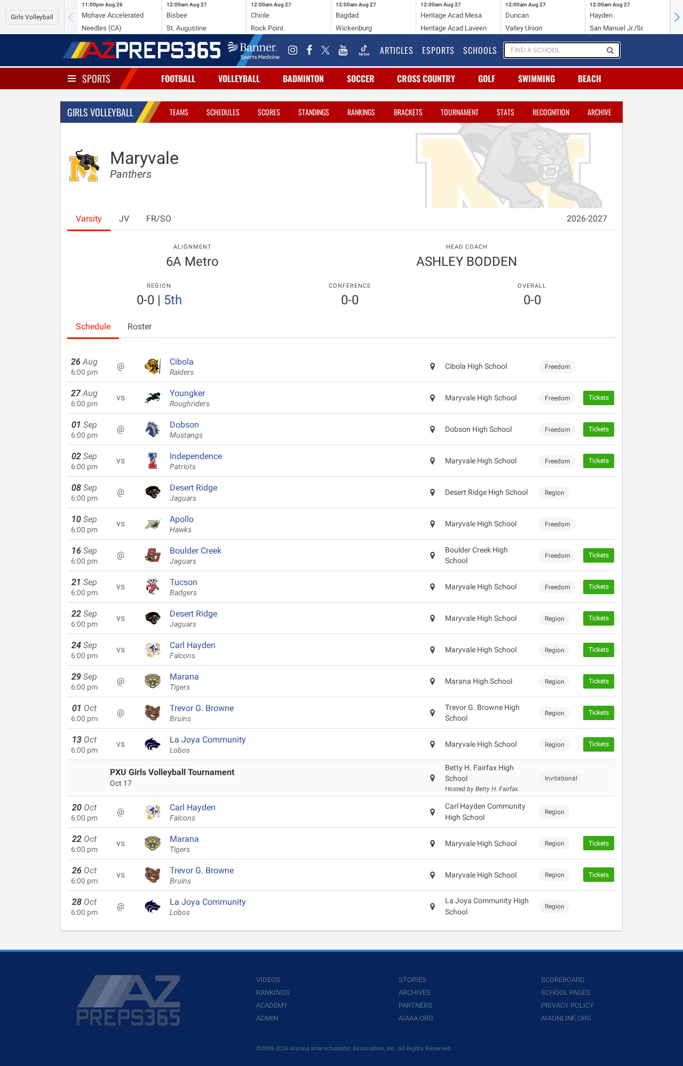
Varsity (89, 219)
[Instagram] (293, 50)
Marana (184, 682)
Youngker (190, 398)
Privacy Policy (567, 1005)
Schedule (93, 326)
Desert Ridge (193, 493)
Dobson (186, 430)
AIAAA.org (416, 1018)
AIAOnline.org (566, 1018)
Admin (267, 1018)
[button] (676, 17)
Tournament (460, 111)
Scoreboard (563, 980)
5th (173, 300)
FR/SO (158, 219)
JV (124, 219)
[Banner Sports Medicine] (254, 50)
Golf (486, 78)
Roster (140, 326)
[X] (325, 50)
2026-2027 (587, 219)
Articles (397, 50)
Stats (505, 111)
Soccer (361, 78)
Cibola (182, 367)
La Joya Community (208, 745)
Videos (268, 980)
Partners (415, 1005)
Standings (313, 111)
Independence (196, 461)
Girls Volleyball (32, 17)
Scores (269, 111)
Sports (96, 78)
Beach (589, 78)
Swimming (536, 78)
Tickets (599, 397)
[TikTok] (364, 50)
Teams (179, 111)
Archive (599, 111)
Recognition (551, 111)
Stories (412, 980)
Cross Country (426, 78)
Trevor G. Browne (202, 713)
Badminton (303, 78)
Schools (480, 50)
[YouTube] (343, 50)
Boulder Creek (195, 556)
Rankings (361, 111)
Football (178, 78)
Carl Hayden (193, 650)
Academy (272, 1005)
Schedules (223, 111)
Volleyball (239, 78)
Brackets (408, 111)
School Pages (565, 993)
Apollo (182, 524)
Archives (415, 993)
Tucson (183, 587)
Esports (438, 50)
